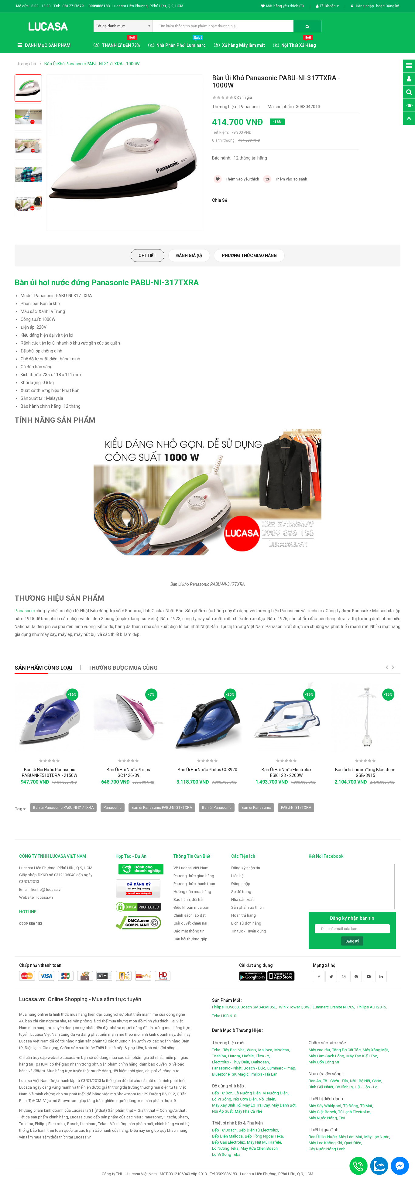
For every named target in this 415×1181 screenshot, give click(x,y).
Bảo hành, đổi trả (188, 899)
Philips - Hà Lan (264, 1074)
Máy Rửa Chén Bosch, (260, 1148)
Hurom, (234, 1056)
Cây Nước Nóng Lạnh (327, 1149)
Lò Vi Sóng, (222, 1099)
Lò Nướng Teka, (225, 1148)
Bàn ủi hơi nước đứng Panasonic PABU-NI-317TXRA (107, 282)
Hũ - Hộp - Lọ (366, 1087)
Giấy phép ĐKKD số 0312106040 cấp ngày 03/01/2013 (55, 878)
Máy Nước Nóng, (323, 1118)
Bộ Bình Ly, (344, 1087)
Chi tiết (147, 255)
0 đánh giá (243, 97)
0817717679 (73, 6)
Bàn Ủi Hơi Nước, (323, 1137)
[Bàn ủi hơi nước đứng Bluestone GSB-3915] (365, 717)
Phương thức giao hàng (249, 255)
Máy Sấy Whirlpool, (325, 1106)
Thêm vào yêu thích (242, 179)
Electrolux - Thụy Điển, (231, 1062)
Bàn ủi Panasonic (217, 807)
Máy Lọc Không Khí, (326, 1143)
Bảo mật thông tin (188, 931)
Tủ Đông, (351, 1106)
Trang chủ (26, 64)
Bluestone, (221, 1074)
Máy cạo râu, (320, 1050)
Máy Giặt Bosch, (323, 1112)
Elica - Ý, (263, 1056)
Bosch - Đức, (255, 1068)
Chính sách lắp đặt (189, 915)
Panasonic (25, 610)
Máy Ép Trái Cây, (256, 1105)
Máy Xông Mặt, (376, 1050)
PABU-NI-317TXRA (296, 807)
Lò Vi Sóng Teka (226, 1154)
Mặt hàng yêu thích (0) (285, 6)
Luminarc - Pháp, (281, 1068)
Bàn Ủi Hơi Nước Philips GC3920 (207, 769)
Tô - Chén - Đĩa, (336, 1081)
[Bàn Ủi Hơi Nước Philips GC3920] (207, 717)
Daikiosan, (260, 1062)
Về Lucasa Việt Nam (190, 868)
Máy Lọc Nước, (377, 1137)
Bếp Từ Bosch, (225, 1130)
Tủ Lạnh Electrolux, (354, 1112)
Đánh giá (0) (189, 255)
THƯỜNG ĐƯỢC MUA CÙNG (123, 667)
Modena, (282, 1050)
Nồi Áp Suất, (223, 1111)
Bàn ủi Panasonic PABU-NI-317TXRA (63, 807)
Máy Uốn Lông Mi (324, 1062)
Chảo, (377, 1081)
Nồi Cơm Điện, (245, 1099)
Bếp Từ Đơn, (222, 1093)
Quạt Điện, (353, 1143)
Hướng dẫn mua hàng (192, 891)
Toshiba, (219, 1056)
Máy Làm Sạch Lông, (327, 1056)
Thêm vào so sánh (290, 179)
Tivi (342, 1118)
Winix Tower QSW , (295, 1007)
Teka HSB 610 (224, 1016)
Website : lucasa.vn (36, 897)
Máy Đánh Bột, (284, 1105)
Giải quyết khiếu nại (190, 923)
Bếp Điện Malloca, (228, 1136)
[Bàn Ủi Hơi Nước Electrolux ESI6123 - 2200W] (286, 717)
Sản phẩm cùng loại (43, 667)
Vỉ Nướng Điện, (276, 1093)
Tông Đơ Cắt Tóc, (347, 1050)
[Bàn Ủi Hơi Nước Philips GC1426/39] (128, 717)
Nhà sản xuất (242, 899)
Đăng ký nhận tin (245, 868)
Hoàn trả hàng (243, 915)
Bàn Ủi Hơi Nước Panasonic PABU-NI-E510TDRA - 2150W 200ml (49, 775)
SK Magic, (240, 1074)
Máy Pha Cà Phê (248, 1111)
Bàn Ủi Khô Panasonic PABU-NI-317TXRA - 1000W (91, 64)
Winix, (252, 1050)
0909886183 (99, 6)
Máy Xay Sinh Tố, (226, 1105)
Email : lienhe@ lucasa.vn (41, 889)
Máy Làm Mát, (351, 1137)
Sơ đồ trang (241, 891)
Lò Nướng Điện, (248, 1093)
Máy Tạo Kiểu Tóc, (362, 1056)
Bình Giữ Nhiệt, (321, 1087)
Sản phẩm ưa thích (247, 907)
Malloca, (265, 1050)
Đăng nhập (365, 6)
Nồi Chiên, (267, 1099)
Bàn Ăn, (315, 1081)
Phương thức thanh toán (194, 883)
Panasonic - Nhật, (227, 1068)
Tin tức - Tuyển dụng (248, 931)
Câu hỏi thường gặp (190, 939)
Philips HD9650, (225, 1007)
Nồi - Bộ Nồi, (360, 1081)
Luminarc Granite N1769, (334, 1007)
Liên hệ (237, 876)
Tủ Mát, (366, 1106)
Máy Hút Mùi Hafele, (264, 1142)
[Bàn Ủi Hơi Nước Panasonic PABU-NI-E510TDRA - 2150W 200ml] (49, 717)
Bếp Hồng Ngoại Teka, (264, 1136)
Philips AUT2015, (372, 1007)
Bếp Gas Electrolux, (229, 1142)
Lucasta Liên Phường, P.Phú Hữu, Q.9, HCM (55, 868)
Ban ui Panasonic (256, 807)
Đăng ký (392, 6)
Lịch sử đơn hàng (246, 923)
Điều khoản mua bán (191, 907)
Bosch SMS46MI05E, (259, 1007)
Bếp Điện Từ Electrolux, (259, 1130)
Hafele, (248, 1056)
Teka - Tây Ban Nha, (228, 1050)
